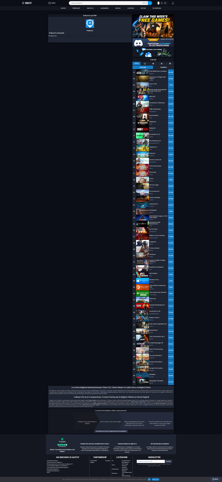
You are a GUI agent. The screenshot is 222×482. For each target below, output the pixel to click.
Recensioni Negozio (125, 470)
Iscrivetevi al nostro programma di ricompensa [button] (111, 431)
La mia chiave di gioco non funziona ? (57, 466)
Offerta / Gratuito (124, 466)
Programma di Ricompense (126, 461)
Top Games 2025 (127, 472)
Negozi (92, 462)
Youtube (107, 460)
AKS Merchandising (126, 475)
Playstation (115, 469)
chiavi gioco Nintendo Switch (109, 392)
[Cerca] (150, 3)
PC (113, 460)
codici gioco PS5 (71, 392)
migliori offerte (148, 405)
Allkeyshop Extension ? (53, 471)
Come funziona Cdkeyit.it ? (54, 462)
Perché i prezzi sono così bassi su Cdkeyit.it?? (60, 464)
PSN (141, 403)
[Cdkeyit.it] (27, 3)
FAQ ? (48, 472)
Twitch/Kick (93, 460)
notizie (142, 400)
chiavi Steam (94, 390)
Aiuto (216, 479)
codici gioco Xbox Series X (84, 392)
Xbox (136, 403)
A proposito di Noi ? (52, 460)
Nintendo (114, 473)
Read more (156, 479)
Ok (149, 479)
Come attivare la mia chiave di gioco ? (58, 467)
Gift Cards (125, 464)
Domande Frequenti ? (53, 469)
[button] (173, 3)
